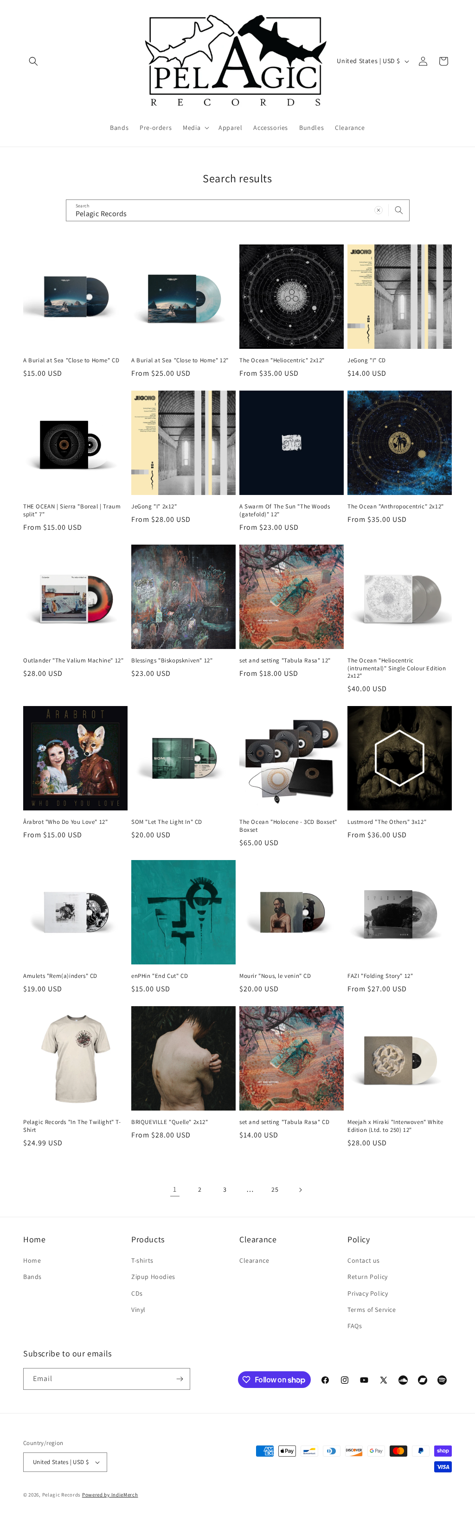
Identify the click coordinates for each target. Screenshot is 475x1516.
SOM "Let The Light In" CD (166, 822)
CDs (137, 1293)
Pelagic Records (61, 1494)
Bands (32, 1276)
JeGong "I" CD (366, 360)
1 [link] (175, 1189)
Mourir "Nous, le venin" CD (275, 976)
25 (274, 1189)
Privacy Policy (367, 1293)
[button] (33, 61)
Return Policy (367, 1276)
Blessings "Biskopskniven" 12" (171, 660)
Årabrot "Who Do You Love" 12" (65, 822)
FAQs (354, 1326)
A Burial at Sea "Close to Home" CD (71, 360)
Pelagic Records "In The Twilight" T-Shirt (72, 1126)
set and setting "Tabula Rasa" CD (284, 1122)
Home (32, 1260)
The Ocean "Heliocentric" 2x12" (282, 360)
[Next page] (300, 1190)
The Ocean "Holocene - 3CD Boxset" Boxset (288, 826)
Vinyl (138, 1309)
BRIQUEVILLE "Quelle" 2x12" (169, 1122)
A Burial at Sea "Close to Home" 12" (180, 360)
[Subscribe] (179, 1379)
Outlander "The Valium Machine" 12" (73, 660)
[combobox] (237, 210)
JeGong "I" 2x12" (154, 506)
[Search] (399, 210)
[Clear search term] (378, 210)
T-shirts (142, 1260)
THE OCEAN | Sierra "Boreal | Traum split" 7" (72, 510)
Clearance (254, 1260)
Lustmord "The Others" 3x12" (386, 822)
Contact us (363, 1260)
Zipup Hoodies (153, 1276)
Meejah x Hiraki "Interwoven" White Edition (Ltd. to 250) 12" (395, 1126)
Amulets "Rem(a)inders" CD (60, 976)
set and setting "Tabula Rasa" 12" (285, 660)
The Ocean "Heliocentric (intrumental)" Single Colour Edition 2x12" (396, 668)
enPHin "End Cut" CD (159, 976)
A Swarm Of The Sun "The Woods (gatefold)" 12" (284, 510)
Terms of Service (371, 1309)
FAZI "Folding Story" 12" (380, 976)
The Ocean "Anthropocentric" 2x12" (395, 506)
